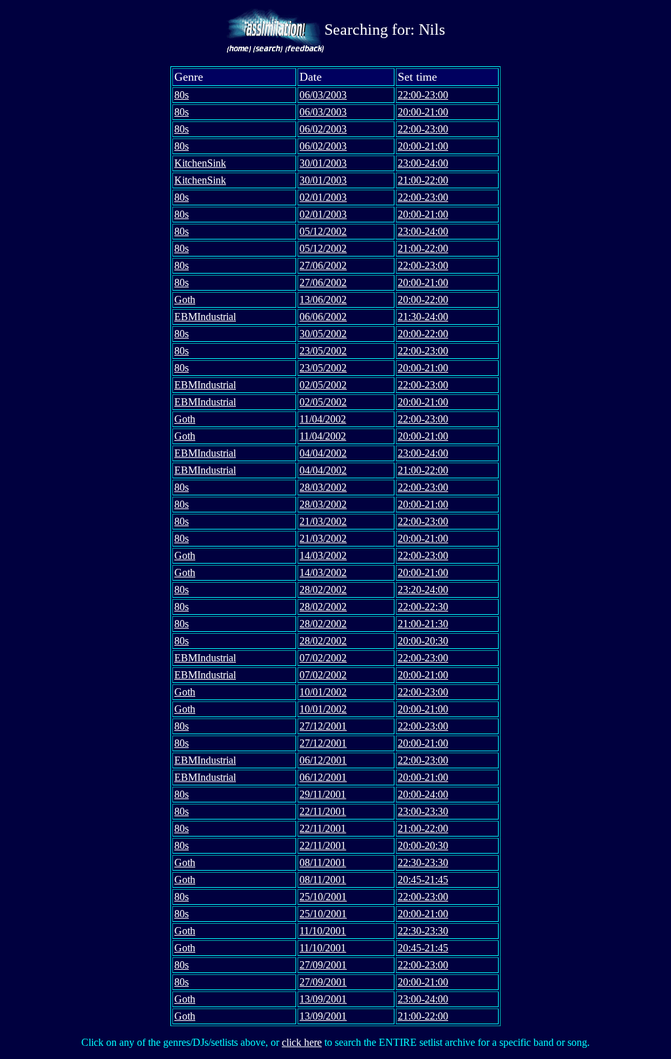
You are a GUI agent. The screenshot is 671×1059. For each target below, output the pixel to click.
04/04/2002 (323, 453)
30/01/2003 (323, 163)
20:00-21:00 (423, 111)
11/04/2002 (322, 419)
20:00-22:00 (423, 299)
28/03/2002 (323, 487)
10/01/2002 (323, 691)
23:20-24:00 (423, 589)
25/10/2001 (323, 896)
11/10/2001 (322, 930)
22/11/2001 (322, 811)
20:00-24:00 (423, 794)
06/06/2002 (323, 316)
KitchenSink (200, 163)
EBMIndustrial (205, 316)
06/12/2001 (323, 760)
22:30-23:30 (423, 862)
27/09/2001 (323, 964)
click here (302, 1042)
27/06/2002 (323, 265)
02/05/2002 (323, 384)
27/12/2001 (323, 726)
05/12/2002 (323, 231)
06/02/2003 (323, 129)
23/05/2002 (323, 350)
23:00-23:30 (423, 811)
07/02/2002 (323, 657)
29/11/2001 (322, 794)
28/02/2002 (323, 589)
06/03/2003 (323, 94)
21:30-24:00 (423, 316)
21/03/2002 (323, 521)
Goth (184, 299)
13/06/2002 (323, 299)
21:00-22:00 (423, 180)
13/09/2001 (323, 999)
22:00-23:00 (423, 94)
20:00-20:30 (423, 640)
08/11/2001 (322, 862)
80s (181, 94)
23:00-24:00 (423, 163)
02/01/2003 (323, 197)
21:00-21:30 (423, 623)
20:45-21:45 (423, 879)
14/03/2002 (323, 555)
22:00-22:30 (423, 606)
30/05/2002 (323, 333)
